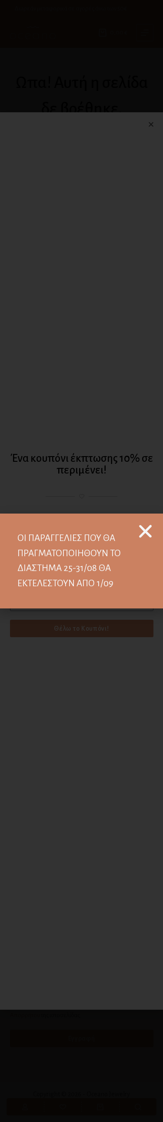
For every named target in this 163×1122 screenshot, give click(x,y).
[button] (145, 531)
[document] (81, 561)
